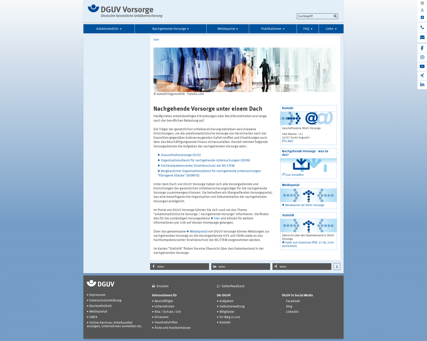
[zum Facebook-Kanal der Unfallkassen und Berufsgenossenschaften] (422, 48)
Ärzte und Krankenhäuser (173, 328)
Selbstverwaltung (232, 306)
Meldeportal (226, 29)
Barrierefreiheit (100, 306)
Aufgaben (227, 301)
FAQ (306, 29)
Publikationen (271, 29)
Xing (289, 306)
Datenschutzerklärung (105, 300)
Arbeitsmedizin (107, 29)
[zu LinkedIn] (422, 84)
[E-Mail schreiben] (422, 37)
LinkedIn (292, 312)
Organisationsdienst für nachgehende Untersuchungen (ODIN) (205, 160)
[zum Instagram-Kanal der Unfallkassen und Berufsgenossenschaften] (422, 57)
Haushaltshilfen (166, 322)
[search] (317, 16)
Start (156, 39)
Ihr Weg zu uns (230, 317)
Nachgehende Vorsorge (169, 29)
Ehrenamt (162, 317)
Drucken (163, 286)
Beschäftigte (164, 301)
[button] (179, 266)
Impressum (97, 295)
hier (217, 218)
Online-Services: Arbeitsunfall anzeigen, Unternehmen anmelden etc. (114, 324)
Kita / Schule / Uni (168, 312)
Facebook (293, 301)
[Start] (125, 11)
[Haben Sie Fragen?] (422, 27)
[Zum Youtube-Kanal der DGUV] (422, 66)
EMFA (93, 317)
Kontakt (225, 322)
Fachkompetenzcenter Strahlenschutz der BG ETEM (198, 166)
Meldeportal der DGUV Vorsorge (304, 205)
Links (330, 29)
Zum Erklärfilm (294, 175)
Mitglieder (227, 312)
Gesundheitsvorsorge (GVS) (181, 155)
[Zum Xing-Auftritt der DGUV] (422, 75)
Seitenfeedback (233, 286)
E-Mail (289, 141)
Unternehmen (164, 306)
